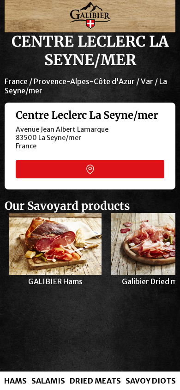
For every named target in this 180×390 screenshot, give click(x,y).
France (16, 81)
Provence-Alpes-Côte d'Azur (84, 81)
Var (147, 81)
